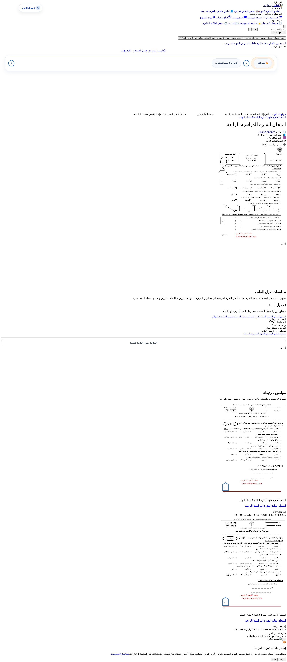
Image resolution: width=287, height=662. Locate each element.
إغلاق (274, 659)
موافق (282, 659)
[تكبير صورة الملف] (252, 240)
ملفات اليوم (262, 43)
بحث (254, 29)
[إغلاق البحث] (249, 29)
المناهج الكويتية (278, 32)
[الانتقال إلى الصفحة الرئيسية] (278, 5)
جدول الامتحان (140, 50)
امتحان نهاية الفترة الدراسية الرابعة (265, 505)
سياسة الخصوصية (120, 654)
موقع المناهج (279, 114)
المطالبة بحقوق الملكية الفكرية (143, 343)
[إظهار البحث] (284, 26)
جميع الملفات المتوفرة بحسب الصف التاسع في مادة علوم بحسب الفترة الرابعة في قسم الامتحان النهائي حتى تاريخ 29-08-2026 (232, 38)
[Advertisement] (196, 92)
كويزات (152, 50)
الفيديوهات (126, 50)
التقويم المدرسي (232, 43)
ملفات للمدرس (248, 43)
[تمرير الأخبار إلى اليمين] (246, 63)
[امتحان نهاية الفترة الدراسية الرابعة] (252, 497)
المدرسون (280, 43)
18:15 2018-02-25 (266, 132)
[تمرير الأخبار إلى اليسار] (11, 63)
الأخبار (271, 43)
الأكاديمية (161, 50)
